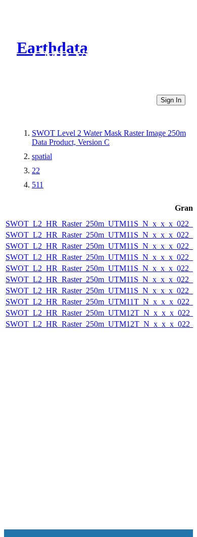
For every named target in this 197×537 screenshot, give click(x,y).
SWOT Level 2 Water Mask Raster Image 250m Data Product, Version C (109, 137)
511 (37, 184)
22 (36, 170)
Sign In (171, 100)
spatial (42, 156)
